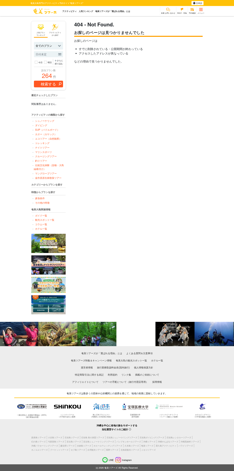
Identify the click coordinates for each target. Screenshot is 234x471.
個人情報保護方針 (143, 367)
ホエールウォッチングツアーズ (108, 445)
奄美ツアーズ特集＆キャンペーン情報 (91, 360)
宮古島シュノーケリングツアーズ (98, 441)
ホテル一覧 (41, 228)
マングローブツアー (46, 173)
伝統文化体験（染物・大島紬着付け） (49, 167)
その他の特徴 (42, 202)
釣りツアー (41, 160)
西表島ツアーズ (38, 437)
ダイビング (41, 125)
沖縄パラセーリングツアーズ (44, 445)
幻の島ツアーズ (38, 441)
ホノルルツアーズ (39, 449)
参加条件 (40, 198)
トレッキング (42, 143)
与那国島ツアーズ (56, 441)
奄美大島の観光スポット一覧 (131, 360)
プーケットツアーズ (59, 449)
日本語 (198, 3)
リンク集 (126, 374)
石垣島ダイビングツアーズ (152, 437)
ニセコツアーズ (148, 449)
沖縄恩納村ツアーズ (190, 441)
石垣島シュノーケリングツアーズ (122, 437)
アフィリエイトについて (85, 381)
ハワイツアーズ (185, 445)
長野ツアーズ (112, 449)
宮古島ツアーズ (74, 441)
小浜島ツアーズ (55, 437)
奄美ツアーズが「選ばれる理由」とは (112, 11)
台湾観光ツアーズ (95, 449)
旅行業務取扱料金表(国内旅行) (113, 367)
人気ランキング (86, 11)
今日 (40, 62)
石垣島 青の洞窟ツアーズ (92, 437)
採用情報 (157, 381)
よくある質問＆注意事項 (139, 353)
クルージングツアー (46, 156)
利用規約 (112, 374)
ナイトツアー (42, 147)
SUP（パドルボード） (47, 129)
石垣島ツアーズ (72, 437)
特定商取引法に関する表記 (89, 374)
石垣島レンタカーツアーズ (179, 437)
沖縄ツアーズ (149, 441)
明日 (50, 62)
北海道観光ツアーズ (130, 449)
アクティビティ (69, 11)
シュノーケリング (44, 120)
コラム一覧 (41, 224)
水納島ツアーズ (84, 445)
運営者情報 (87, 367)
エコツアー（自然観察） (48, 138)
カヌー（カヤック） (46, 134)
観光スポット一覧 (44, 219)
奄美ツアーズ (147, 445)
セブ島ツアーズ (78, 449)
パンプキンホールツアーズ (128, 441)
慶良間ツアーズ (67, 445)
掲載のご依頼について (147, 374)
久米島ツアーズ (132, 445)
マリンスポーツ (43, 152)
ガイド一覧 (41, 215)
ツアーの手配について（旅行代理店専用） (125, 381)
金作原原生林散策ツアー (48, 177)
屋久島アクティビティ (166, 445)
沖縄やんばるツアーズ (168, 441)
